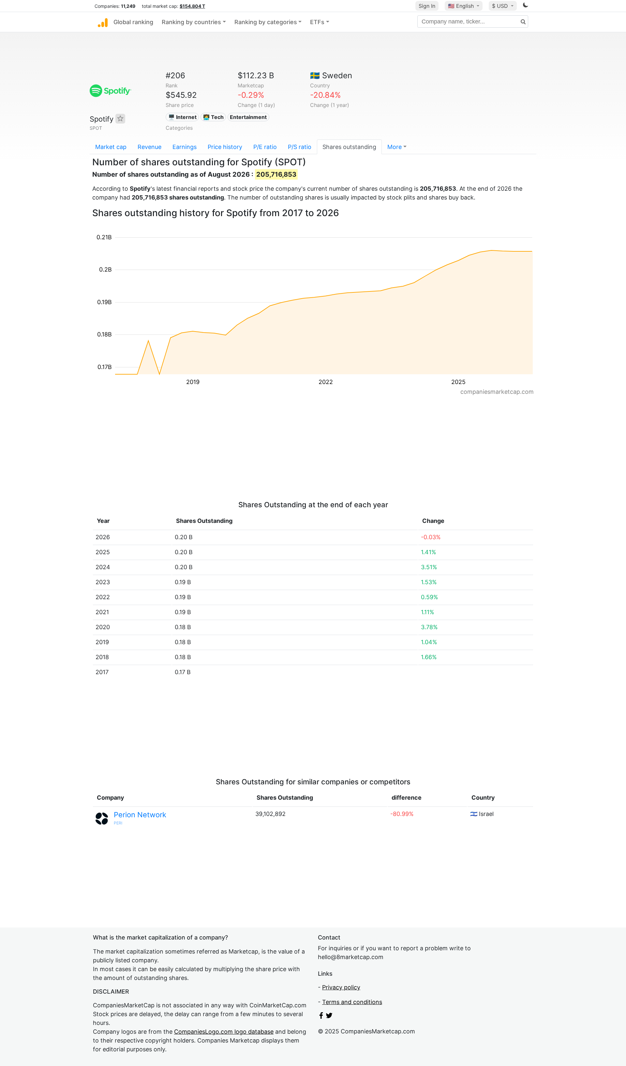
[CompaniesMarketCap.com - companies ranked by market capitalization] (103, 22)
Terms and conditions (352, 1002)
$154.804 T (192, 6)
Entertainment (248, 117)
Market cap (111, 146)
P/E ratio (265, 146)
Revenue (149, 146)
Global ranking (133, 22)
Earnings (184, 146)
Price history (225, 146)
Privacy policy (341, 987)
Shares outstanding (349, 146)
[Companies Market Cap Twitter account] (329, 1016)
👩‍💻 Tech (213, 117)
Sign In (427, 6)
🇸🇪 (331, 75)
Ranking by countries (191, 22)
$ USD (501, 6)
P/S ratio (299, 146)
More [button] (394, 146)
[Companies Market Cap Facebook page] (321, 1016)
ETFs (317, 22)
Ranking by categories (265, 22)
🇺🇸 (461, 6)
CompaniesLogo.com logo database (224, 1031)
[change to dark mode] (525, 6)
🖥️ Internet (182, 117)
